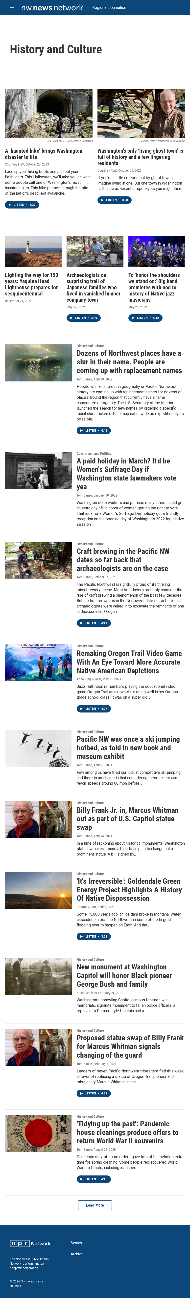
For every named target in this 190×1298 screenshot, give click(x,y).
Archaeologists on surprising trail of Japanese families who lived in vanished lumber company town (93, 287)
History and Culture (90, 346)
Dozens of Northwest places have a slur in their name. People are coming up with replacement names (129, 362)
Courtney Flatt (14, 164)
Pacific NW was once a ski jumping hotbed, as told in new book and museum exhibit (128, 748)
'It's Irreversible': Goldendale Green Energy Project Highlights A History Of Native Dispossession (129, 890)
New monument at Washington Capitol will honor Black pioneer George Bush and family (124, 975)
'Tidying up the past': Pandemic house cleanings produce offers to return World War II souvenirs (128, 1132)
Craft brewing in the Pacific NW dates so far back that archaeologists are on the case (123, 560)
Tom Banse (84, 379)
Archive (77, 1254)
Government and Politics (94, 454)
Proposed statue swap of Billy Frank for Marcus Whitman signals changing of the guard (130, 1046)
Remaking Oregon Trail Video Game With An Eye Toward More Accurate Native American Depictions (129, 662)
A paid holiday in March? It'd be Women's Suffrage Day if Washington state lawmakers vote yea (126, 474)
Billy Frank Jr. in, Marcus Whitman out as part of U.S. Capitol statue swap (128, 819)
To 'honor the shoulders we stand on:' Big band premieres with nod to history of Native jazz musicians (154, 287)
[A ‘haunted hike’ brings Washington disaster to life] (49, 113)
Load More (95, 1205)
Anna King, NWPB (89, 679)
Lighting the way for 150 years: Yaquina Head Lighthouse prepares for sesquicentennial (31, 284)
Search (76, 1243)
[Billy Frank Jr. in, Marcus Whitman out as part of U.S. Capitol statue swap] (38, 819)
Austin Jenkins (87, 993)
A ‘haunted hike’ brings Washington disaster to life (43, 154)
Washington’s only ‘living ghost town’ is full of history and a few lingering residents (140, 157)
